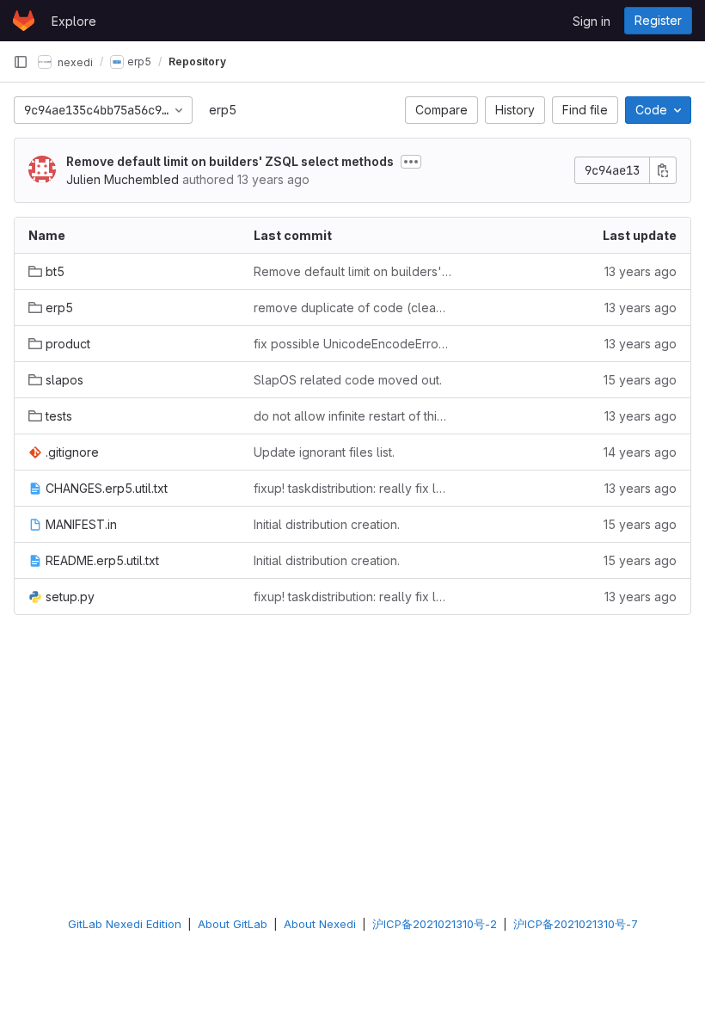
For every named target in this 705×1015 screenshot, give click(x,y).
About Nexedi (320, 924)
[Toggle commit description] (411, 162)
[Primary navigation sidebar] (20, 62)
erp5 (222, 109)
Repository (197, 61)
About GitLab (232, 924)
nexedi (74, 61)
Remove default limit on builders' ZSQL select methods (230, 161)
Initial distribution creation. (327, 524)
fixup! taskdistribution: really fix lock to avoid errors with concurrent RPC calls (352, 488)
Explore (74, 21)
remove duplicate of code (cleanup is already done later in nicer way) (352, 307)
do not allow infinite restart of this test (352, 416)
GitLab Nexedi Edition (124, 924)
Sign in (591, 21)
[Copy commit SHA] (663, 170)
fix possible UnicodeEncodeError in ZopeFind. (352, 343)
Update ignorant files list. (324, 452)
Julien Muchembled (122, 179)
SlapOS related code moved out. (348, 379)
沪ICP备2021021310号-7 (575, 924)
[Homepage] (23, 20)
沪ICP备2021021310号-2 (434, 924)
